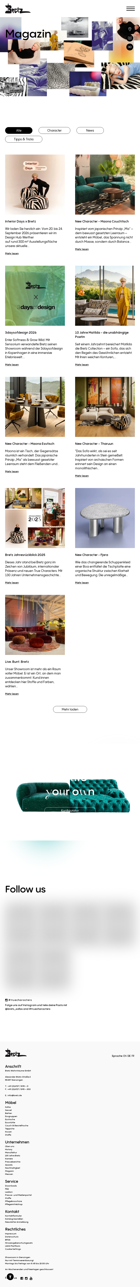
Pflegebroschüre (13, 1201)
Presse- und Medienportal (18, 1195)
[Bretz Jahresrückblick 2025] (35, 518)
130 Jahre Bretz (12, 1155)
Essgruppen (11, 1116)
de (129, 1055)
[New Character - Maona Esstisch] (35, 407)
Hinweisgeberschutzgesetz (19, 1242)
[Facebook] (21, 1278)
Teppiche (9, 1128)
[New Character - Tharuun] (105, 407)
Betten (8, 1113)
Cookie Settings (13, 1249)
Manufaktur (11, 1152)
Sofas (8, 1107)
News (90, 130)
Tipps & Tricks (24, 139)
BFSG (7, 1239)
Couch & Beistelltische (16, 1125)
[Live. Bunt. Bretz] (35, 625)
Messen (9, 1174)
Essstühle (10, 1122)
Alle (19, 130)
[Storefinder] (129, 29)
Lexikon (9, 1191)
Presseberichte (12, 1161)
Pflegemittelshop (14, 1204)
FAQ (7, 1188)
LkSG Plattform (12, 1245)
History (8, 1149)
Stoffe (8, 1134)
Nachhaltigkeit (12, 1167)
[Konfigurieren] (129, 47)
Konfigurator (70, 810)
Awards (9, 1164)
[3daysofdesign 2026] (35, 296)
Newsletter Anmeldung (16, 1221)
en (125, 1055)
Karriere (9, 1158)
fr (133, 1055)
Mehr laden (70, 709)
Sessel (8, 1110)
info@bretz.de (15, 1095)
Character (54, 130)
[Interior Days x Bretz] (35, 185)
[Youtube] (31, 1277)
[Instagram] (26, 1278)
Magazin (9, 1171)
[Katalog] (129, 38)
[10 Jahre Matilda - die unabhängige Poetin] (105, 296)
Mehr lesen (12, 253)
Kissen (8, 1131)
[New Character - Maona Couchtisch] (105, 185)
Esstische (10, 1119)
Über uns (9, 1146)
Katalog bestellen (14, 1218)
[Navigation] (130, 9)
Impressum (10, 1233)
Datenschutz (11, 1236)
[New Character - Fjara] (105, 518)
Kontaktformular (13, 1215)
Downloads (11, 1185)
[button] (10, 1276)
